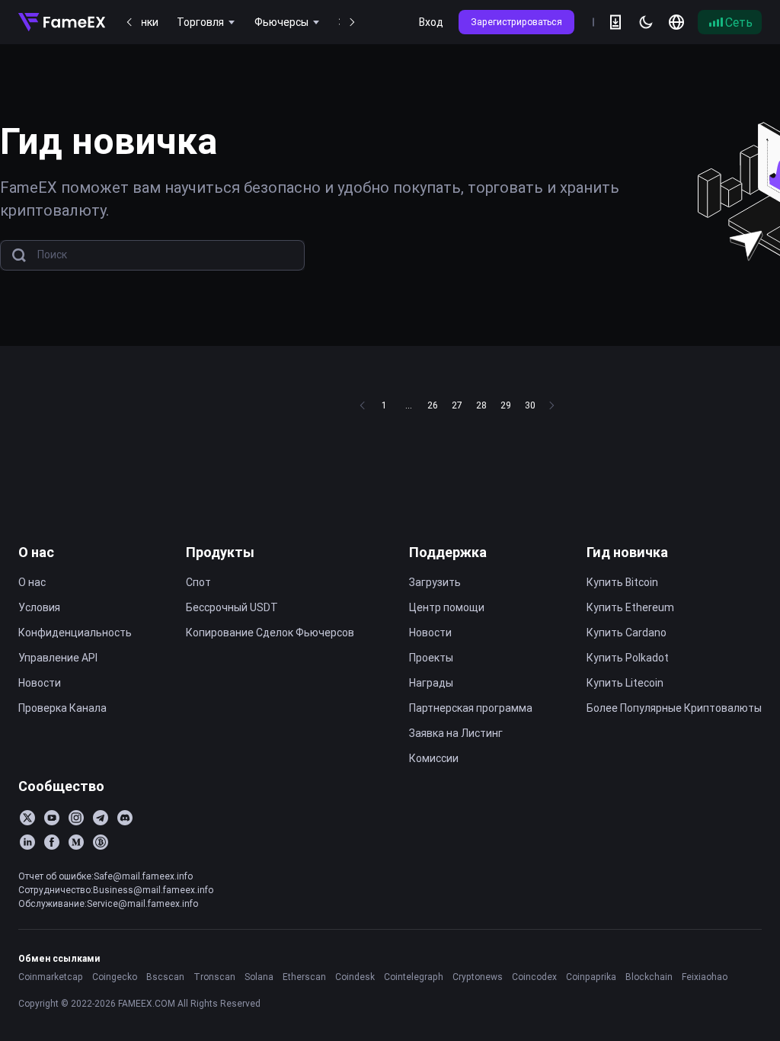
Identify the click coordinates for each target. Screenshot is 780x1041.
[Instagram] (76, 818)
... (408, 405)
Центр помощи (446, 607)
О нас (36, 552)
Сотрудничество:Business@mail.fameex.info (115, 889)
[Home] (61, 22)
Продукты (220, 552)
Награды (431, 683)
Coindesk (355, 976)
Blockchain (649, 976)
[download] (615, 22)
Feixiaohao (704, 976)
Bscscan (165, 976)
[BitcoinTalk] (100, 842)
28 (481, 405)
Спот (198, 582)
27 (457, 405)
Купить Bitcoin (622, 582)
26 (432, 405)
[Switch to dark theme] (646, 22)
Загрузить (435, 582)
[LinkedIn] (27, 842)
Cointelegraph (413, 976)
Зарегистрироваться (516, 21)
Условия (39, 607)
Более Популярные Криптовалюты (674, 708)
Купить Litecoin (625, 683)
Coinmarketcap (50, 976)
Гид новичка (627, 552)
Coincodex (534, 976)
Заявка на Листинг (456, 733)
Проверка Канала (62, 708)
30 (530, 405)
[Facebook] (52, 842)
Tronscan (214, 976)
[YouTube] (52, 818)
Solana (259, 976)
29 (505, 405)
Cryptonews (477, 976)
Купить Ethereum (630, 607)
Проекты (431, 658)
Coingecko (114, 976)
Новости (39, 683)
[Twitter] (27, 818)
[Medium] (76, 842)
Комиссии (434, 758)
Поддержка (448, 552)
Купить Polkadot (628, 658)
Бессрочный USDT (232, 607)
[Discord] (125, 818)
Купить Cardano (627, 632)
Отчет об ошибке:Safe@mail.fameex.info (105, 876)
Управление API (58, 658)
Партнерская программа (470, 708)
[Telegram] (100, 818)
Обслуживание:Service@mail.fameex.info (108, 903)
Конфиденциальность (75, 632)
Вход (431, 22)
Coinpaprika (591, 976)
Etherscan (304, 976)
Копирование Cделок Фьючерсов (270, 632)
